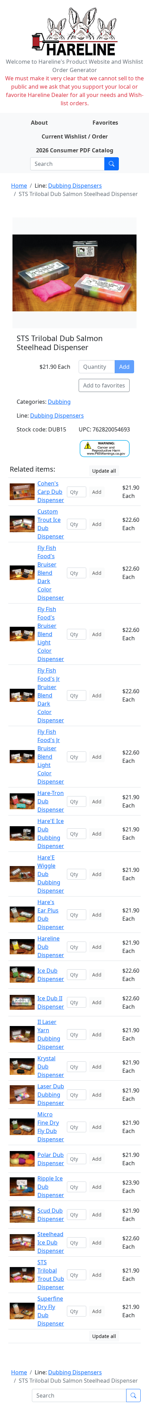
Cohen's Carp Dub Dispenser (50, 492)
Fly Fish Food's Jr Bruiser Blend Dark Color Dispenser (50, 695)
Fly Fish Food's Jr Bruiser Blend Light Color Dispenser (50, 756)
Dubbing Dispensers (75, 185)
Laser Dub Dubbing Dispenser (50, 1094)
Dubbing (59, 401)
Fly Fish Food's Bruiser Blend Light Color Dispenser (50, 634)
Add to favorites (104, 385)
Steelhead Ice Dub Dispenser (50, 1242)
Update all (104, 470)
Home (19, 185)
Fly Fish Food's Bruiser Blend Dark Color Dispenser (50, 572)
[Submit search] (111, 163)
